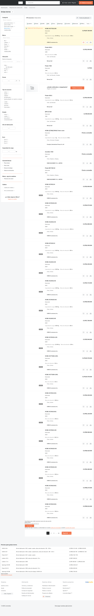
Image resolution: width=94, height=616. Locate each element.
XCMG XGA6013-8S (50, 262)
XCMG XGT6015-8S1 (50, 411)
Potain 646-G (48, 47)
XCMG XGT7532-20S (50, 28)
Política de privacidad (27, 588)
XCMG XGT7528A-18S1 (51, 356)
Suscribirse (29, 525)
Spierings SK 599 (6, 564)
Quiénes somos (4, 585)
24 (58, 533)
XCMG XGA (4, 548)
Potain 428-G (48, 95)
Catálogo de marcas (26, 595)
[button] (87, 42)
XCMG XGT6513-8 (50, 184)
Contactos (3, 590)
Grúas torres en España (6, 574)
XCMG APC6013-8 (50, 243)
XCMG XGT (4, 551)
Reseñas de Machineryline (28, 593)
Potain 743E (48, 66)
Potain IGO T (5, 555)
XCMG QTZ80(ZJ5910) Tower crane (54, 130)
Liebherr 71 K (5, 561)
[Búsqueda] (27, 3)
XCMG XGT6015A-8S (51, 203)
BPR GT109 (48, 111)
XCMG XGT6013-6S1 (50, 393)
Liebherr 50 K (5, 558)
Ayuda (2, 588)
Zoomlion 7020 (49, 151)
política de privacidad (56, 527)
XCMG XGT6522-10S (50, 430)
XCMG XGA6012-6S (50, 222)
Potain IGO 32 (5, 568)
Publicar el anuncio (77, 88)
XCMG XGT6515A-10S (51, 337)
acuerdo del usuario (70, 527)
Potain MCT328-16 (50, 168)
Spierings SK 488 (6, 571)
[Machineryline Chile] (9, 2)
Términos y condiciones (27, 585)
